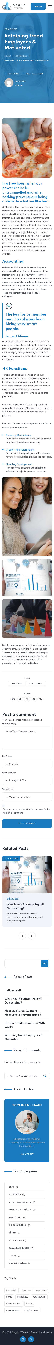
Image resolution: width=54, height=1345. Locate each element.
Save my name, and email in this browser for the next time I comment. (26, 811)
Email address (9, 772)
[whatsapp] (27, 699)
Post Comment (34, 74)
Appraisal (12, 1290)
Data (10, 1297)
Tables (12, 1256)
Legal (30, 1304)
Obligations (32, 1310)
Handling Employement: (19, 464)
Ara (45, 964)
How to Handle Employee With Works (24, 1025)
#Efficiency (17, 684)
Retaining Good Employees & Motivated (23, 1037)
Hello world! (12, 990)
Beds (11, 1187)
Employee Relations (20, 1210)
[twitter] (20, 699)
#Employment (35, 684)
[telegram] (34, 699)
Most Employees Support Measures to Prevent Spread (22, 1013)
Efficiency (23, 1297)
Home (7, 56)
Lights (12, 1233)
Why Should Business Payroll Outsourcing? (25, 906)
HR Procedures (14, 1304)
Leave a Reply (9, 723)
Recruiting (15, 1241)
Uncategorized (18, 1263)
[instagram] (31, 1339)
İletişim (38, 7)
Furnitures (15, 1218)
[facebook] (13, 699)
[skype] (41, 699)
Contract (42, 1290)
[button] (22, 936)
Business (27, 1290)
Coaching (21, 56)
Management (14, 1310)
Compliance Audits (20, 1202)
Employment (40, 1297)
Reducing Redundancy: (19, 435)
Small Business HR (19, 1248)
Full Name (7, 756)
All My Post (27, 1154)
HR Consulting (17, 1225)
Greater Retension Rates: (20, 449)
